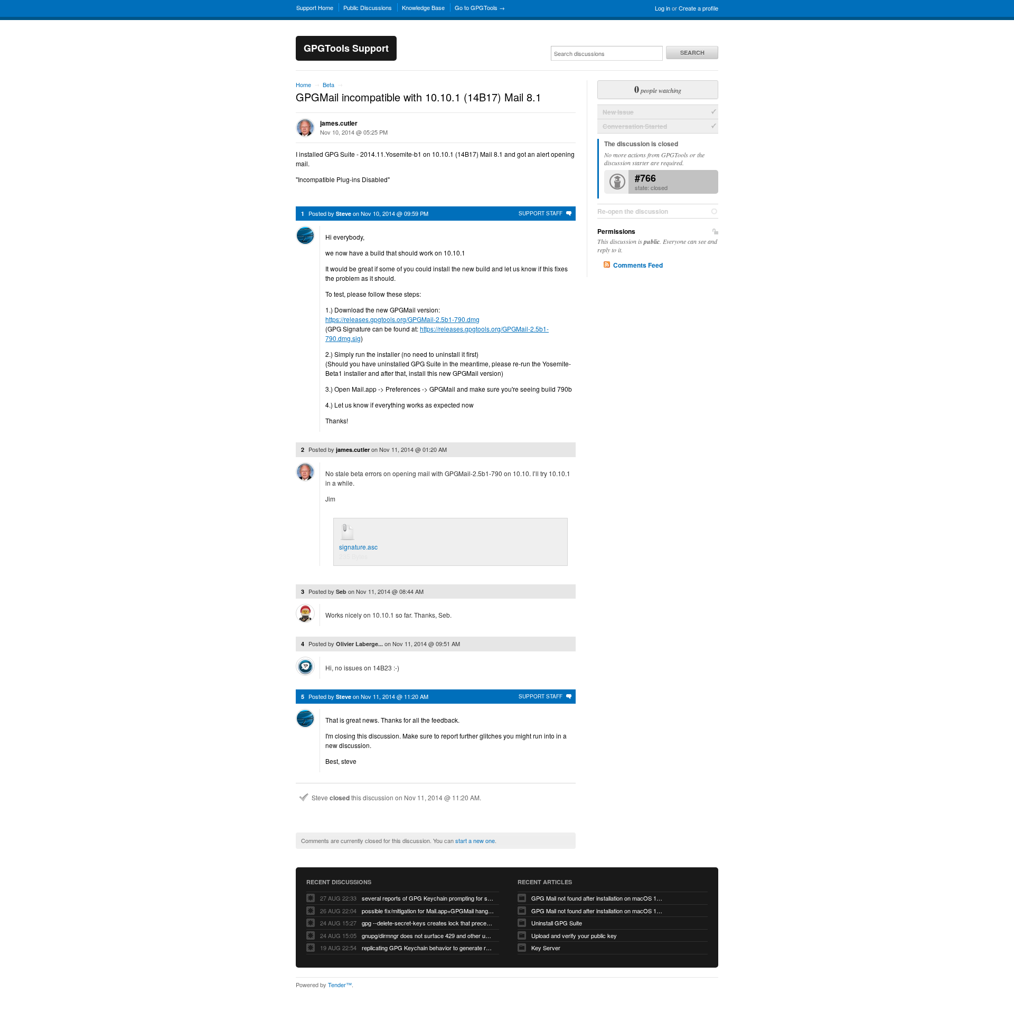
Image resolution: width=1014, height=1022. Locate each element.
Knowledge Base (423, 7)
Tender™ (340, 984)
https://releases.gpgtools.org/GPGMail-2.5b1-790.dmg (402, 319)
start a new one (475, 840)
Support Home (314, 7)
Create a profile (698, 8)
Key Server (545, 947)
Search (692, 52)
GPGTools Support (346, 48)
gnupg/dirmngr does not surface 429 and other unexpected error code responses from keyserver (428, 935)
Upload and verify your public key (574, 935)
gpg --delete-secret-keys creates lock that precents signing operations (428, 923)
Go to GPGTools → (480, 7)
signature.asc (358, 546)
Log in (662, 8)
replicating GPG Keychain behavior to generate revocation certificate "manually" (428, 947)
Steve (343, 213)
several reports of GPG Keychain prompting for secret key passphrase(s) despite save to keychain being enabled (428, 898)
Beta (328, 84)
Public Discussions (367, 7)
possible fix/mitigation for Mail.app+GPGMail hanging (428, 910)
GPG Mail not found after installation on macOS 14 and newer (597, 898)
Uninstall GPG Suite (556, 923)
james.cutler (339, 123)
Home (303, 84)
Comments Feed (638, 265)
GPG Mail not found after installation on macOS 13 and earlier (597, 910)
